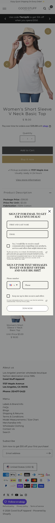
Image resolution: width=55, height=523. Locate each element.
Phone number (13, 278)
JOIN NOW (27, 308)
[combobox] (13, 285)
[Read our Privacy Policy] (46, 252)
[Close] (49, 211)
